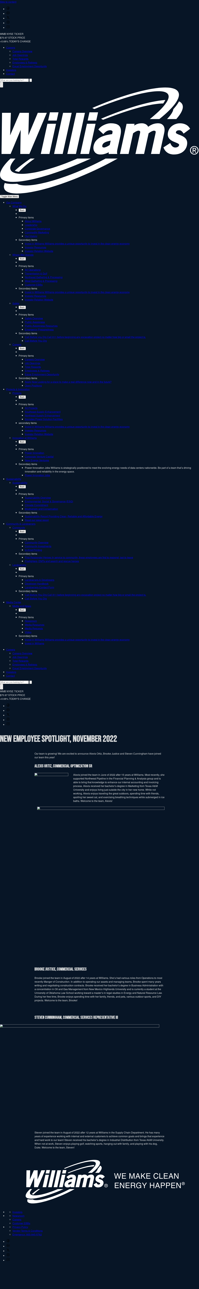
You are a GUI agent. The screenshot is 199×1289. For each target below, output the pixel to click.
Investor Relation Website (39, 251)
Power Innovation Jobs (37, 475)
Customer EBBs (34, 284)
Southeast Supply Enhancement (42, 411)
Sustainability (13, 479)
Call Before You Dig (36, 340)
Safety (15, 303)
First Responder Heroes (79, 557)
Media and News (21, 606)
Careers (10, 47)
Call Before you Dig (85, 337)
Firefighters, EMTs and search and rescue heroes (52, 561)
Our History (31, 236)
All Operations (33, 269)
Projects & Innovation (18, 389)
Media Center (13, 602)
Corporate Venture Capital (39, 456)
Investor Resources (35, 247)
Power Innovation (34, 453)
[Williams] (99, 192)
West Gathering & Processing (41, 281)
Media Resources (34, 624)
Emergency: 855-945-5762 (27, 1234)
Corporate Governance (37, 228)
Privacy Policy (20, 1227)
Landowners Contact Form (39, 587)
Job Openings (20, 55)
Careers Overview (22, 51)
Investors (11, 70)
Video (28, 632)
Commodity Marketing (37, 232)
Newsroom (31, 621)
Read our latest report (37, 520)
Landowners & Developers (39, 580)
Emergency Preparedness (39, 329)
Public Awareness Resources (41, 326)
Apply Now (68, 382)
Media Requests (34, 628)
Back (22, 210)
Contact (10, 74)
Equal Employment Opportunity (29, 66)
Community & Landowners (20, 524)
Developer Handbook (37, 583)
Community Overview (37, 542)
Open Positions (33, 385)
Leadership (31, 225)
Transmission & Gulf (36, 273)
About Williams (33, 221)
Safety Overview (34, 318)
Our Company (14, 202)
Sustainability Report (63, 516)
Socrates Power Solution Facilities (44, 419)
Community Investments (38, 546)
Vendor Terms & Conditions (27, 1230)
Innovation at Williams (24, 438)
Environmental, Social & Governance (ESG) (49, 501)
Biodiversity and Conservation (41, 509)
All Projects (31, 408)
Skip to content (8, 2)
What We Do (19, 206)
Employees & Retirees (24, 62)
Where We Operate (23, 255)
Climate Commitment (36, 505)
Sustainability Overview (38, 497)
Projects (16, 393)
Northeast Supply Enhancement (42, 415)
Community (18, 527)
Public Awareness (35, 322)
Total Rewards (20, 59)
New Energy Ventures (37, 460)
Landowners (19, 565)
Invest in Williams (77, 243)
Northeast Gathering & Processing (43, 277)
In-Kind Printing (33, 550)
